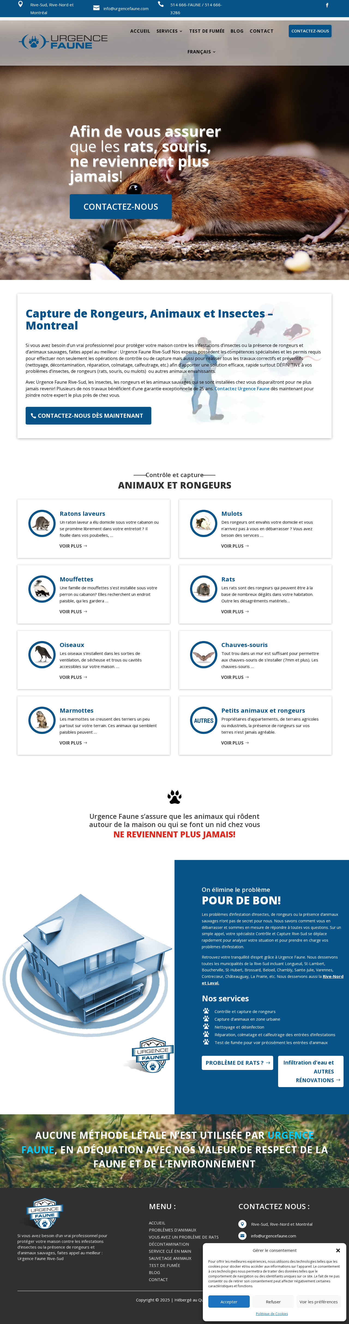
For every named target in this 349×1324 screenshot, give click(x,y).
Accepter (229, 1301)
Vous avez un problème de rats (184, 1237)
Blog (237, 31)
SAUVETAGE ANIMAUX (170, 1258)
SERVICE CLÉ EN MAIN (170, 1251)
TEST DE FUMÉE (164, 1265)
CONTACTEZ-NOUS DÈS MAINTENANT (90, 415)
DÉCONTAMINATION (169, 1244)
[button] (338, 1250)
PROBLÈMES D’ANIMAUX (172, 1230)
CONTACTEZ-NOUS (310, 30)
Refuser (273, 1301)
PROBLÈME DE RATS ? (235, 1062)
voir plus (70, 546)
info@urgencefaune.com (126, 8)
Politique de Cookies (272, 1313)
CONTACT (158, 1279)
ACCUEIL (157, 1222)
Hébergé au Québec (193, 1299)
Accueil (140, 31)
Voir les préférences (319, 1301)
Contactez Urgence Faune (242, 389)
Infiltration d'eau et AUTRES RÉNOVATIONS (308, 1071)
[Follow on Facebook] (327, 5)
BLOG (154, 1272)
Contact (262, 31)
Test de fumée (207, 31)
